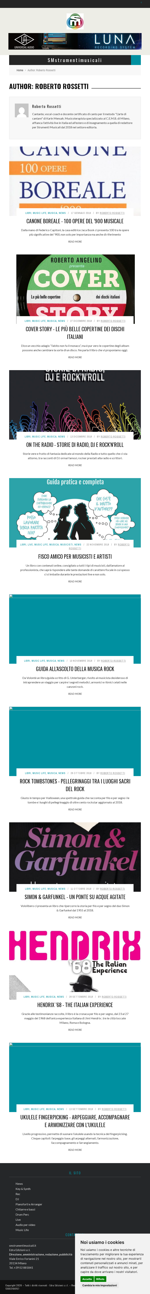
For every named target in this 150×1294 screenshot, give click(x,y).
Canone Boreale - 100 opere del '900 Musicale (75, 221)
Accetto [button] (87, 1279)
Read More (75, 241)
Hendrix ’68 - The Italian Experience (75, 1005)
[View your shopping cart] (139, 3)
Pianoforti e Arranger (29, 1204)
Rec (18, 1194)
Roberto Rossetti (46, 106)
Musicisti (66, 544)
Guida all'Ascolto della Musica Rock (75, 669)
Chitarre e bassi (25, 1209)
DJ (17, 1199)
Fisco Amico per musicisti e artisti (75, 556)
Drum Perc (22, 1214)
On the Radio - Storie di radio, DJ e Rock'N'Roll (75, 444)
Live (30, 544)
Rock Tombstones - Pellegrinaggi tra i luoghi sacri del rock (75, 785)
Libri (28, 213)
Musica (52, 213)
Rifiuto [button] (100, 1279)
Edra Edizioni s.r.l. (59, 1285)
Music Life (39, 213)
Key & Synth (23, 1188)
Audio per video (25, 1224)
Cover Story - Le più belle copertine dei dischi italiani (75, 332)
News (62, 213)
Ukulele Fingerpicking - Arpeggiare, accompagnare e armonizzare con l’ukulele (75, 1121)
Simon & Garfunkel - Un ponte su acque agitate (75, 897)
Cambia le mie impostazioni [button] (99, 1285)
